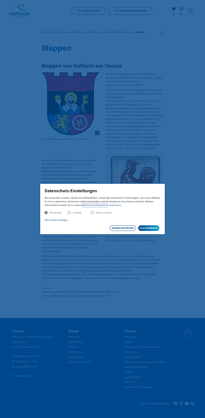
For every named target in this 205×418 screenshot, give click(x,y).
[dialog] (102, 209)
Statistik (77, 212)
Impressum (115, 205)
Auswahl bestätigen (123, 228)
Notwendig (55, 212)
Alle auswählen (149, 228)
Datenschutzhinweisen (95, 205)
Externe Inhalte (104, 212)
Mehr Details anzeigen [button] (56, 220)
